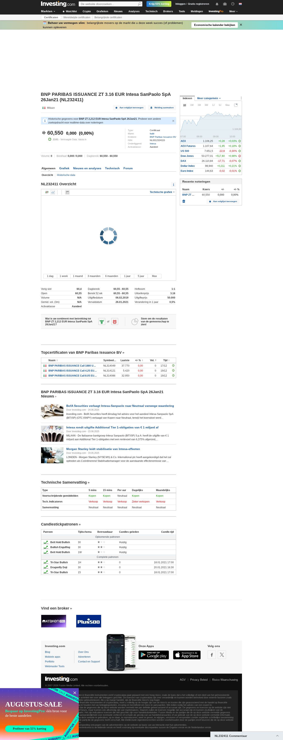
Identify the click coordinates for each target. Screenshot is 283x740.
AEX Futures (188, 146)
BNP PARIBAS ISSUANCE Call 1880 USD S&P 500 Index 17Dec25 (72, 365)
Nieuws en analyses (87, 168)
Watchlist (71, 11)
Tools (182, 11)
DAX (183, 161)
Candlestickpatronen (59, 524)
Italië (152, 133)
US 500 (185, 151)
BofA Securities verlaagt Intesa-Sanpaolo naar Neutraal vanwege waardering (120, 405)
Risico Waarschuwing (225, 679)
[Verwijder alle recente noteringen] (183, 200)
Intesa (153, 143)
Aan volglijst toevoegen (131, 107)
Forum (128, 168)
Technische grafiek (161, 192)
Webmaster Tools (54, 666)
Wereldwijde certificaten (76, 17)
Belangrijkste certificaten (108, 17)
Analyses (134, 11)
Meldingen (197, 11)
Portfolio (49, 661)
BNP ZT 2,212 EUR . (194, 194)
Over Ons (83, 652)
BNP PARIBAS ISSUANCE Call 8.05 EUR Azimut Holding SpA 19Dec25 (72, 375)
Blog (47, 652)
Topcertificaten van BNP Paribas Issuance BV (81, 352)
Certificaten (51, 17)
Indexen (187, 98)
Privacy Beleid (199, 679)
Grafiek (64, 168)
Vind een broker (55, 608)
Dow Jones (187, 156)
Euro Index (187, 170)
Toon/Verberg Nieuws (67, 192)
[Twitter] (222, 655)
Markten (46, 11)
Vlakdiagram (53, 192)
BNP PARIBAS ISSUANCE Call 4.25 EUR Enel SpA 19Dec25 (72, 370)
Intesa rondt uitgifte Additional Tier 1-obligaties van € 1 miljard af (112, 427)
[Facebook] (212, 655)
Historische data (66, 175)
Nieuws (118, 11)
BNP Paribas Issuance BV (163, 137)
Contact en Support (89, 661)
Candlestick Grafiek (47, 192)
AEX (183, 141)
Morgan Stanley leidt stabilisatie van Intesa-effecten (103, 449)
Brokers (168, 11)
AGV (183, 679)
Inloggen (180, 3)
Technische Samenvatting (64, 482)
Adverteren (84, 656)
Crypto (87, 11)
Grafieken (102, 11)
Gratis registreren (198, 3)
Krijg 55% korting (159, 3)
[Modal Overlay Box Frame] (39, 714)
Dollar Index (188, 166)
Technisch (151, 11)
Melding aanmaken (164, 107)
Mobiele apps (52, 656)
